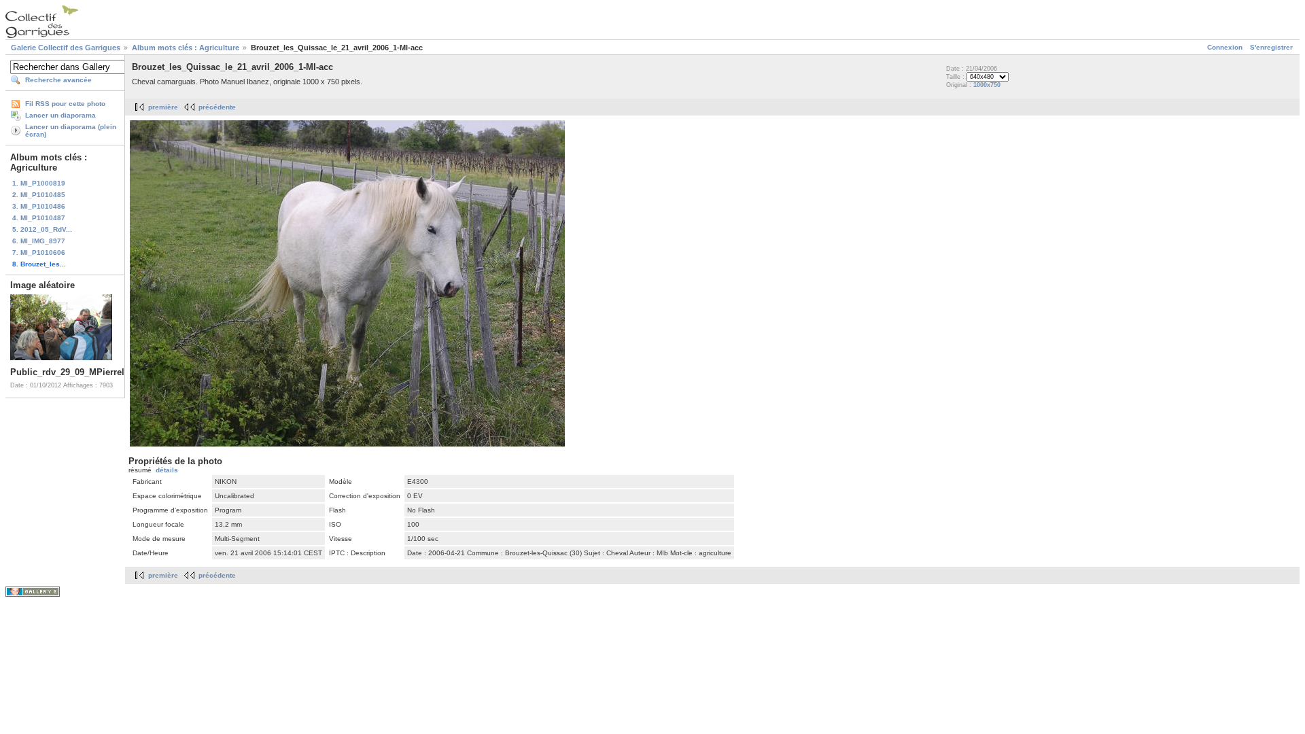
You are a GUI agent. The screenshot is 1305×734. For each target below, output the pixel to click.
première (163, 107)
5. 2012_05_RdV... (42, 229)
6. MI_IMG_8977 (38, 241)
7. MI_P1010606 (38, 252)
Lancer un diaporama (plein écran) (70, 130)
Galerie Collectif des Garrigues (65, 47)
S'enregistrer (1271, 47)
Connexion (1224, 47)
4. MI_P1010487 (38, 218)
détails (167, 470)
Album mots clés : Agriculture (185, 47)
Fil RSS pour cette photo (65, 103)
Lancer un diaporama (60, 115)
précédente (217, 107)
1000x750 (986, 85)
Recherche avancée (58, 80)
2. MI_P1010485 (38, 194)
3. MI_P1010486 (38, 206)
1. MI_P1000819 (38, 183)
